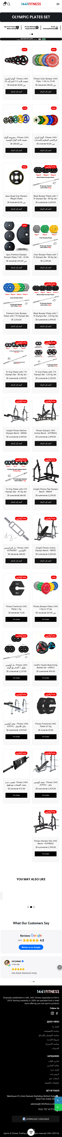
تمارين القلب (53, 1061)
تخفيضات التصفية (52, 1082)
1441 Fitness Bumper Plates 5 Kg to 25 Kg (45, 607)
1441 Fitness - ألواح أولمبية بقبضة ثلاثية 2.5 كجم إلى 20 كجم (16, 80)
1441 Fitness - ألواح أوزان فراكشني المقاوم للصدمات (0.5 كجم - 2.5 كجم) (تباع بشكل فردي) (45, 138)
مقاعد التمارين (53, 1065)
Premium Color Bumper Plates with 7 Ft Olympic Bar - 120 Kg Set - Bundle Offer (16, 314)
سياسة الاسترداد (52, 1044)
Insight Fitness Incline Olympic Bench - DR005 (45, 549)
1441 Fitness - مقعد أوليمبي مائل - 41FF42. (46, 783)
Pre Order (45, 619)
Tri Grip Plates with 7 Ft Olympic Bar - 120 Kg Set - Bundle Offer (45, 373)
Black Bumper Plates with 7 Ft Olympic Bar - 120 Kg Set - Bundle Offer (46, 314)
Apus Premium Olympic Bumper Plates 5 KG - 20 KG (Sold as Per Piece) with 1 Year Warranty (16, 255)
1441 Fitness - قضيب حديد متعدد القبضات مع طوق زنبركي (16, 783)
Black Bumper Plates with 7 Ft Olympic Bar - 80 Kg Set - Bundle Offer (46, 197)
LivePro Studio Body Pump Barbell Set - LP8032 (45, 666)
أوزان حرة (54, 1069)
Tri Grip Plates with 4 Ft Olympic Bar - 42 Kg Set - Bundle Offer (16, 490)
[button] (32, 34)
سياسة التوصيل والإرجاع (49, 1035)
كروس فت (54, 1074)
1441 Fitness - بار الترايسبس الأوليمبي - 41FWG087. (16, 549)
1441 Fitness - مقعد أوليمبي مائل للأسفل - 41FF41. (16, 725)
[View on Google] (7, 963)
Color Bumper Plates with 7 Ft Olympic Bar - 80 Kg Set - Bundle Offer (46, 255)
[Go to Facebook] (57, 1013)
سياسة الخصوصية (51, 1031)
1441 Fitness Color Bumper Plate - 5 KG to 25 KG (46, 80)
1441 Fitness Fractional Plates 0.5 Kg (45, 725)
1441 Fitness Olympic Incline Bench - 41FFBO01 (45, 431)
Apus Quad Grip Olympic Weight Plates (16, 197)
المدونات (55, 1048)
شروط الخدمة (53, 1039)
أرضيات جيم (54, 1078)
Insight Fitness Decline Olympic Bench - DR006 (16, 431)
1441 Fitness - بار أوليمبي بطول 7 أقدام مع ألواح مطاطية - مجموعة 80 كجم (16, 666)
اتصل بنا (55, 1026)
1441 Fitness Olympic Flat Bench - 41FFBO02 (45, 842)
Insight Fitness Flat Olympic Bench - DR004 (45, 490)
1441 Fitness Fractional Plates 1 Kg (16, 607)
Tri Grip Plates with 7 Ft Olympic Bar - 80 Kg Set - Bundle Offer (16, 373)
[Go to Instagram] (52, 1013)
